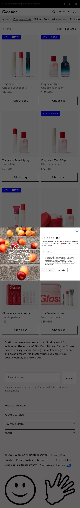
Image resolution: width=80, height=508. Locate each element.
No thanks (61, 270)
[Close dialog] (77, 230)
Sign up (48, 270)
